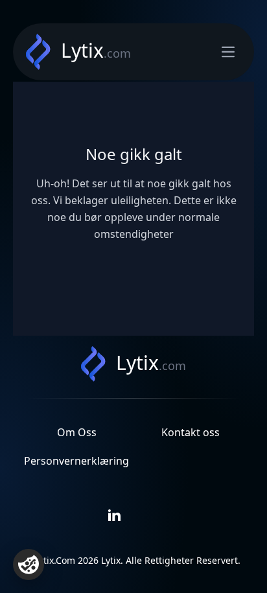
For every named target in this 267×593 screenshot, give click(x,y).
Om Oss (77, 432)
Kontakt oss (190, 432)
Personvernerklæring (76, 461)
